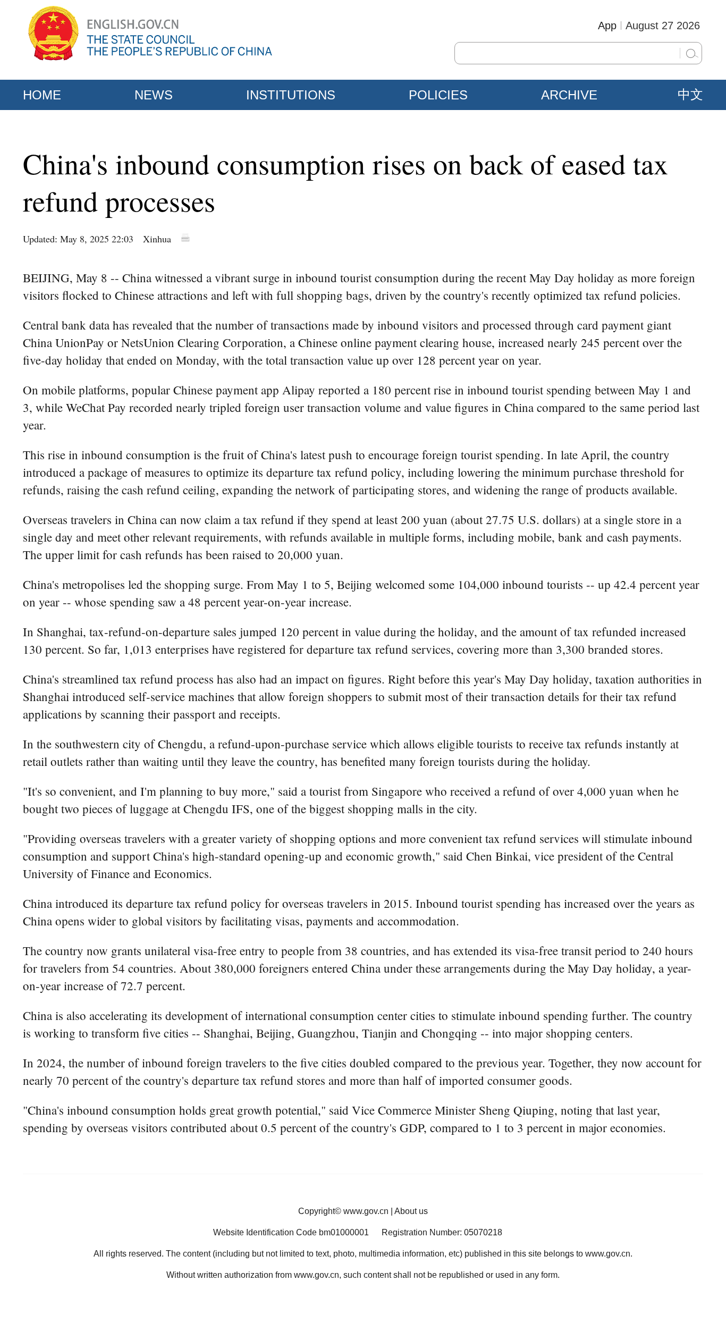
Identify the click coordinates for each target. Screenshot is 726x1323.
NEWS (153, 95)
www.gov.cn (366, 1211)
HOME (42, 95)
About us (411, 1211)
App (607, 25)
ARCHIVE (569, 95)
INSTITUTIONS (290, 95)
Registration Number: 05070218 (442, 1232)
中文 (690, 95)
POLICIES (438, 95)
